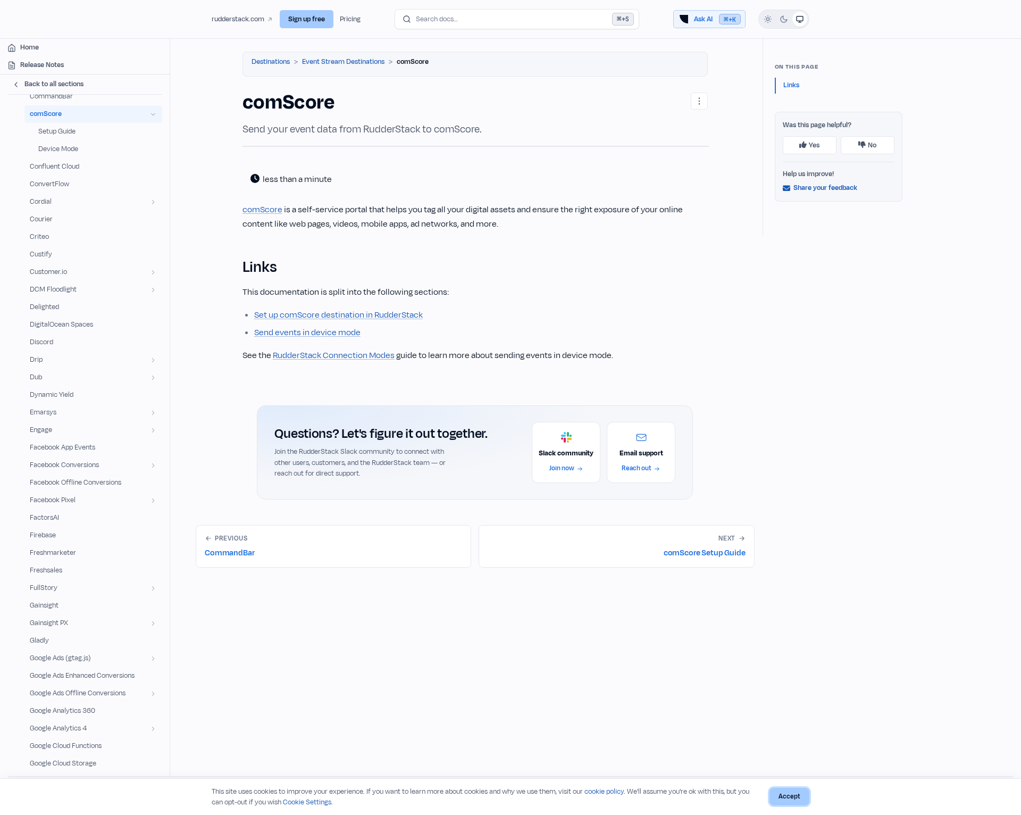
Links (791, 85)
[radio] (767, 19)
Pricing (350, 19)
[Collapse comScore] (153, 114)
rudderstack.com (238, 19)
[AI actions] (699, 101)
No (872, 145)
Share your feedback (825, 188)
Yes (814, 145)
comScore (262, 209)
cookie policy (604, 791)
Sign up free (306, 19)
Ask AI (715, 19)
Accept (789, 796)
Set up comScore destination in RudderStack (338, 315)
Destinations (271, 61)
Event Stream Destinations (343, 61)
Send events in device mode (307, 332)
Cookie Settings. (308, 802)
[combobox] (517, 19)
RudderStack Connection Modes (334, 355)
